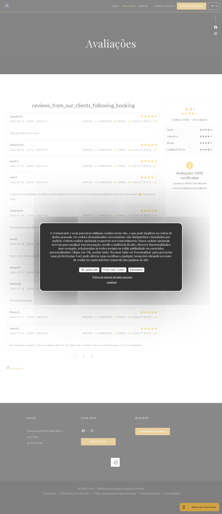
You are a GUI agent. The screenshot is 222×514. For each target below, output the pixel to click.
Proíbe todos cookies (114, 269)
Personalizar (136, 269)
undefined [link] (112, 282)
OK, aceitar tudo (89, 269)
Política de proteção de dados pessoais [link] (112, 277)
